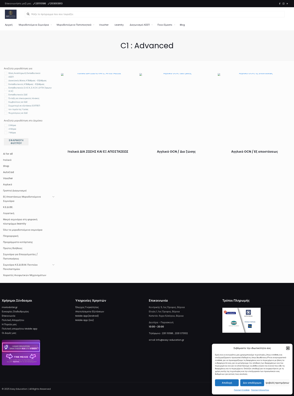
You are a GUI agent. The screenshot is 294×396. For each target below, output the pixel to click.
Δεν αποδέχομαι (252, 382)
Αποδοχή (227, 382)
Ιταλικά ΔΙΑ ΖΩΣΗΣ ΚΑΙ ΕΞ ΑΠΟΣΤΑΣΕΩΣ (98, 151)
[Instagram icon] (283, 3)
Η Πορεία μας (9, 324)
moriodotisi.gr (9, 307)
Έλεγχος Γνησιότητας (87, 307)
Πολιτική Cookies (242, 390)
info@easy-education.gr (170, 339)
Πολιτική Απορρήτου (260, 390)
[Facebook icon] (280, 3)
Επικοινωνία (8, 315)
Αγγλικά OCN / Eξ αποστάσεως (254, 151)
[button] (287, 348)
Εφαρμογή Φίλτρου (16, 142)
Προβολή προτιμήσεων (277, 382)
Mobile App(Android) (87, 315)
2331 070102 (181, 333)
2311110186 (40, 3)
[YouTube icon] (287, 3)
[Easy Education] (11, 14)
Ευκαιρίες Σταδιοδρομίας (15, 311)
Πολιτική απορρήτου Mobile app (19, 328)
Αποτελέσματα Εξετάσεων (89, 311)
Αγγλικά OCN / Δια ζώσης (176, 151)
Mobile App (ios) (84, 320)
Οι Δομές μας (9, 333)
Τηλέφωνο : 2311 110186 (161, 333)
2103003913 (56, 3)
